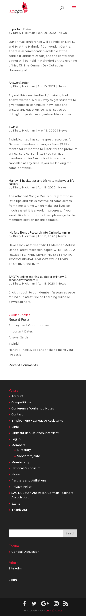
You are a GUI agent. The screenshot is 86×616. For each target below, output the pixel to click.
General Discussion (25, 552)
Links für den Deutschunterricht (35, 433)
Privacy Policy (21, 486)
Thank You (19, 510)
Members (18, 445)
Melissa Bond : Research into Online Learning (39, 232)
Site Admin (16, 568)
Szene (15, 503)
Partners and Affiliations (29, 480)
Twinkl (13, 127)
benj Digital (53, 610)
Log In (16, 439)
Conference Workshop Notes (32, 408)
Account (17, 396)
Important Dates (20, 29)
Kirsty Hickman (24, 33)
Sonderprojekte (28, 456)
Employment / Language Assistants (37, 420)
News (62, 33)
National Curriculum (25, 468)
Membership (20, 462)
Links (15, 427)
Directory (24, 450)
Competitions (21, 402)
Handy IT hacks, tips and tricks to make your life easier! (41, 181)
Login (13, 580)
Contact (17, 414)
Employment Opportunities (29, 325)
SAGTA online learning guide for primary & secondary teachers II (38, 278)
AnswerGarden (19, 82)
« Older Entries (19, 315)
